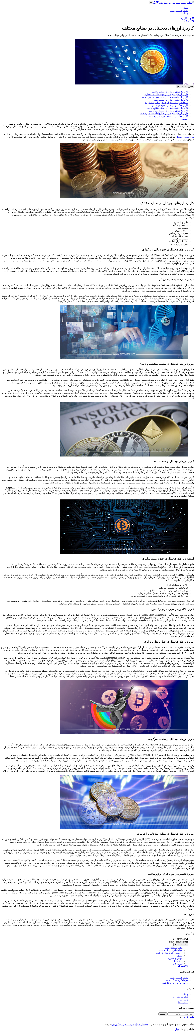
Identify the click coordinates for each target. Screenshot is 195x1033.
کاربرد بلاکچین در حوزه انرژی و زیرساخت (168, 116)
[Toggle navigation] (151, 2)
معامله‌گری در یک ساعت (170, 950)
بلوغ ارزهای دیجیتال (184, 137)
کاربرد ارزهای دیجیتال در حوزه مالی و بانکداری (166, 94)
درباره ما (178, 961)
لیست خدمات (181, 945)
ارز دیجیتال (189, 83)
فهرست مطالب (185, 86)
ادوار (177, 1029)
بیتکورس (163, 2)
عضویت (163, 1014)
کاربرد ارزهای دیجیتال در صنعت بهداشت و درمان (165, 97)
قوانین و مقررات (174, 958)
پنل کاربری (185, 18)
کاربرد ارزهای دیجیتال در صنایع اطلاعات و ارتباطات (164, 113)
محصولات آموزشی (179, 10)
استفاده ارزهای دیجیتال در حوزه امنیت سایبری (166, 102)
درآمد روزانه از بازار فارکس (169, 953)
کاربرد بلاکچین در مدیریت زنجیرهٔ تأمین (169, 105)
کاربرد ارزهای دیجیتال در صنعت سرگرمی (168, 110)
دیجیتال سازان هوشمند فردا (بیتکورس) (129, 1024)
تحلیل (185, 8)
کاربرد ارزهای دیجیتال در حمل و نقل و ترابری (166, 108)
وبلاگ (185, 13)
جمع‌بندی (184, 119)
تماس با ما (177, 964)
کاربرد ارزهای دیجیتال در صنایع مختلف (170, 91)
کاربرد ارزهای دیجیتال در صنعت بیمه (171, 100)
